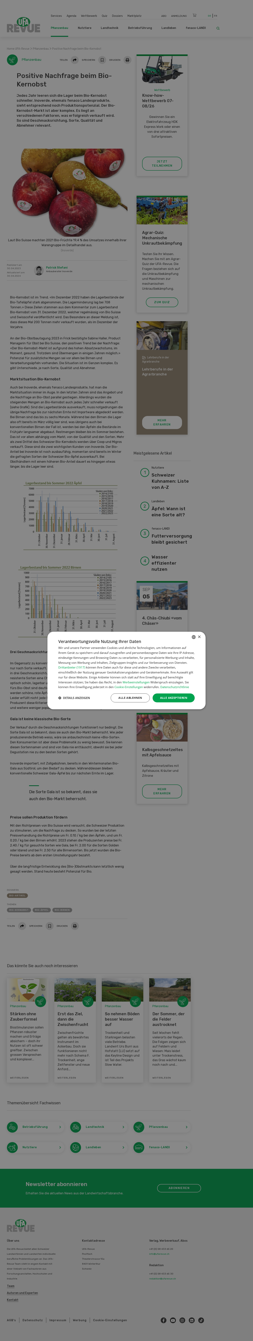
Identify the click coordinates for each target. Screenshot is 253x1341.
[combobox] (194, 637)
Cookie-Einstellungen (128, 687)
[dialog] (126, 670)
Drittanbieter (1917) (71, 667)
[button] (74, 698)
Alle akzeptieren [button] (173, 698)
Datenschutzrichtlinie (174, 687)
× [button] (199, 636)
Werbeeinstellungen (136, 682)
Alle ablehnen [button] (130, 698)
